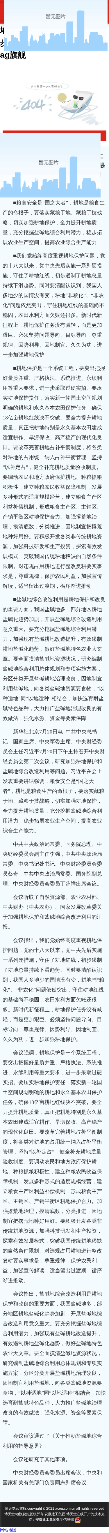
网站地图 (8, 1529)
